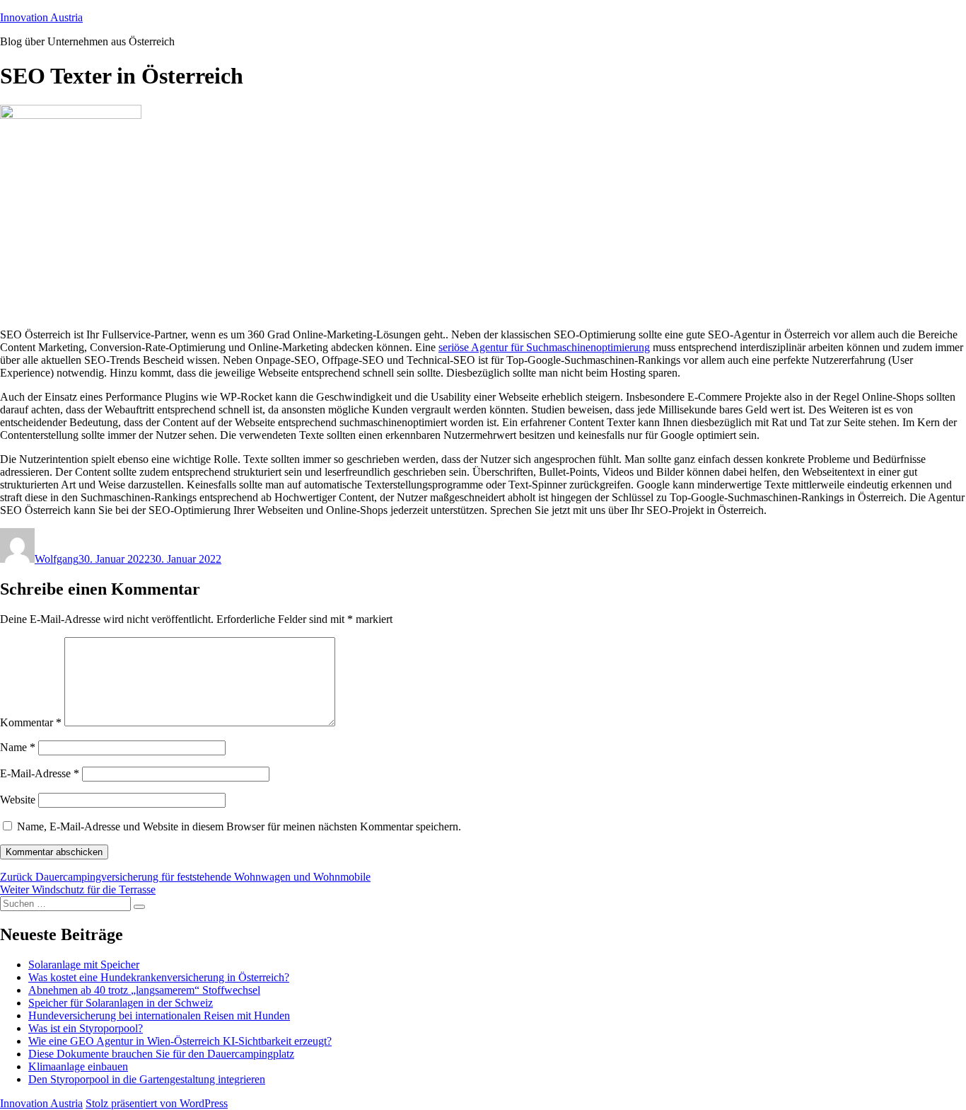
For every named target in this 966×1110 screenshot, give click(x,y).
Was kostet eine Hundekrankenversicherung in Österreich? (158, 977)
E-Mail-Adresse (39, 773)
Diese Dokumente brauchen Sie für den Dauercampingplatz (161, 1054)
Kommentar (31, 722)
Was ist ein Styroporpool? (85, 1028)
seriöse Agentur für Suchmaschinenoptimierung (544, 347)
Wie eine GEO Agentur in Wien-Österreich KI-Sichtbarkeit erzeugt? (180, 1041)
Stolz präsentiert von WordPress (157, 1103)
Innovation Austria (41, 17)
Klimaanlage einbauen (78, 1066)
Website (17, 800)
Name (17, 747)
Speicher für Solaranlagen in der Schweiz (120, 1003)
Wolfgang (56, 559)
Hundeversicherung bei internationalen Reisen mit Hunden (159, 1015)
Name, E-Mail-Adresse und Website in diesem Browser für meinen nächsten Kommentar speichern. (239, 826)
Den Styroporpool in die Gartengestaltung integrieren (146, 1079)
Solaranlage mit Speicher (83, 965)
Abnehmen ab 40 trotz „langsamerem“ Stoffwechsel (144, 990)
